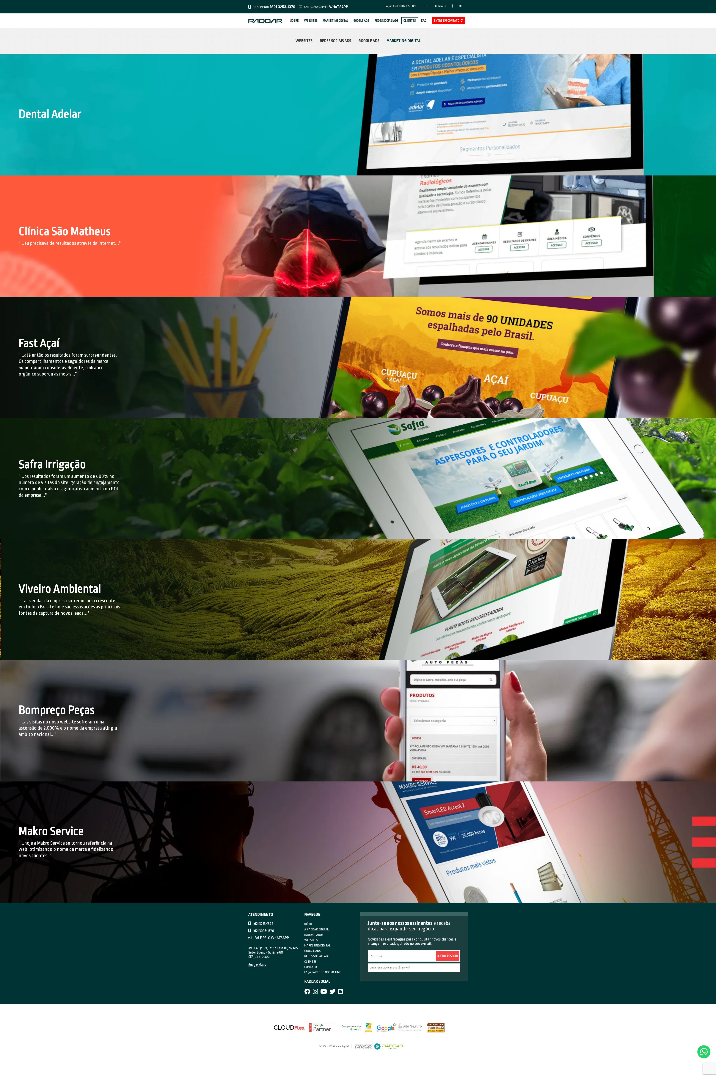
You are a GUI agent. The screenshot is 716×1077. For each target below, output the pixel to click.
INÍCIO (308, 924)
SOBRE (294, 20)
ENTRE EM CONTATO (447, 20)
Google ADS (368, 40)
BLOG (426, 6)
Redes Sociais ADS (335, 40)
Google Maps (257, 965)
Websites (304, 40)
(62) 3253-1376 (263, 923)
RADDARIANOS (314, 935)
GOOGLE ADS (361, 20)
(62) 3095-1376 (263, 931)
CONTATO (440, 6)
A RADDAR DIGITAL (316, 929)
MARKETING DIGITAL (335, 20)
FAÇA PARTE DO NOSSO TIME (401, 6)
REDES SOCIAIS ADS (386, 20)
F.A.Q (423, 20)
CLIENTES (409, 20)
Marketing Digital (404, 40)
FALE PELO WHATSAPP (271, 938)
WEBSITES (311, 20)
